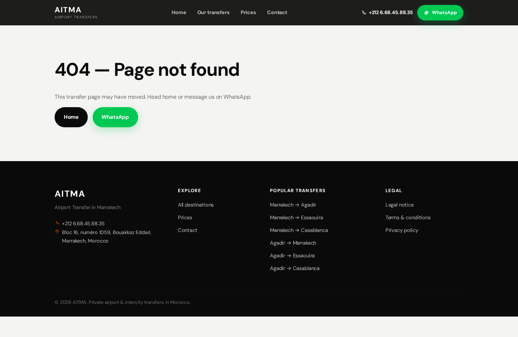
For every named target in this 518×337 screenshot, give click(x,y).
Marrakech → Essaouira (296, 217)
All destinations (196, 204)
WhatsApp (444, 13)
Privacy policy (402, 230)
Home (179, 12)
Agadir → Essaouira (292, 255)
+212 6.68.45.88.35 (391, 12)
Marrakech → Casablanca (299, 230)
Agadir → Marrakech (293, 242)
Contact (277, 12)
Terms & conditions (408, 217)
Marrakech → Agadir (293, 204)
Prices (248, 12)
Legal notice (400, 204)
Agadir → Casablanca (295, 268)
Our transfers (213, 12)
